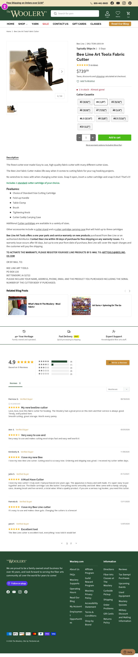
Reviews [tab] (13, 383)
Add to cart (114, 137)
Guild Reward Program (89, 582)
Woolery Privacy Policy (89, 594)
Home (8, 31)
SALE (46, 23)
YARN (35, 23)
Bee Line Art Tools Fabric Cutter (26, 31)
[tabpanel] (69, 224)
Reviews (123, 569)
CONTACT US (60, 23)
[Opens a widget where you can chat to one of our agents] (127, 652)
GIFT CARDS (79, 23)
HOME (10, 23)
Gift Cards (109, 613)
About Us (74, 569)
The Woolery (17, 641)
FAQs (72, 574)
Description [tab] (12, 157)
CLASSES (95, 23)
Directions (109, 569)
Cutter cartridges (26, 223)
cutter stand (42, 229)
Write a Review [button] (119, 362)
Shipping (108, 599)
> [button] (76, 543)
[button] (128, 14)
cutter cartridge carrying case (70, 229)
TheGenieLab (34, 641)
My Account (76, 606)
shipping (100, 76)
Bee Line (80, 43)
